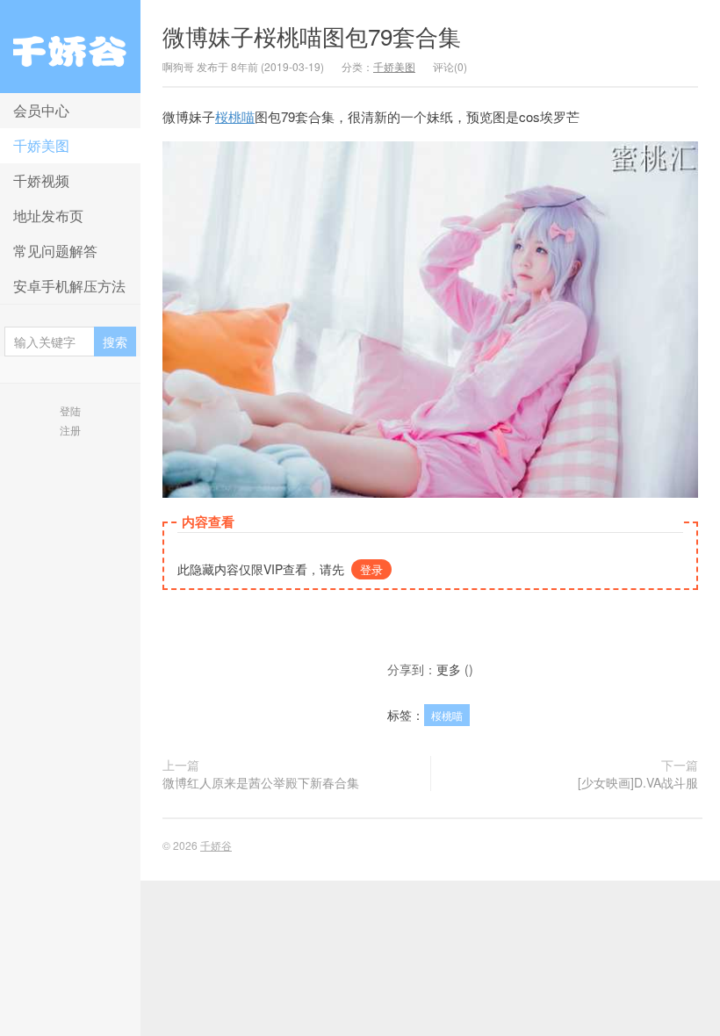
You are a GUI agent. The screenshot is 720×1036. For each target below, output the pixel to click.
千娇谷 (70, 46)
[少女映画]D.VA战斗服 (638, 782)
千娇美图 (41, 145)
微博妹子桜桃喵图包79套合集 (311, 35)
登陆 (70, 410)
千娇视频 (41, 180)
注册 (70, 429)
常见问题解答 (55, 251)
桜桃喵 (235, 116)
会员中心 (41, 110)
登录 (371, 569)
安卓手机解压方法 (69, 286)
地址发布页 (48, 215)
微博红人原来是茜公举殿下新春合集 (260, 782)
